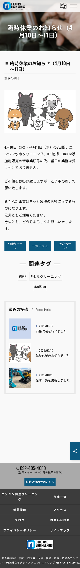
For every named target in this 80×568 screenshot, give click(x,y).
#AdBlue (40, 286)
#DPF (22, 276)
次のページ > (65, 245)
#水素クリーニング (46, 276)
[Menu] (73, 6)
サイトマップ (60, 530)
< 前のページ (15, 245)
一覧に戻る (40, 245)
